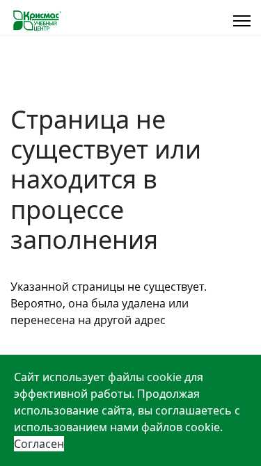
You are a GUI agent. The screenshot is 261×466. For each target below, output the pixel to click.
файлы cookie (145, 377)
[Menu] (242, 21)
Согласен (39, 443)
